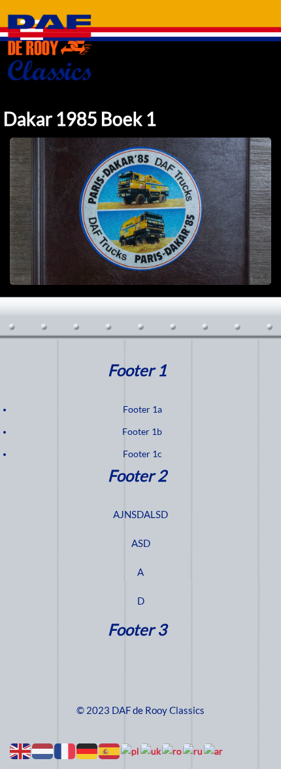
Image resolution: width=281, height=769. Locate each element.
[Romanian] (172, 750)
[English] (21, 750)
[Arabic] (214, 750)
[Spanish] (110, 750)
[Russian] (193, 750)
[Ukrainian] (151, 750)
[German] (87, 750)
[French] (65, 750)
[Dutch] (43, 750)
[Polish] (130, 750)
